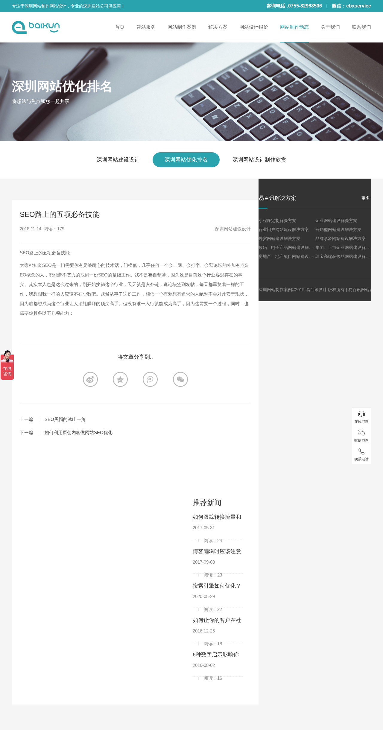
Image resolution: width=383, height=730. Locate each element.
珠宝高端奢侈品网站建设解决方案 (346, 256)
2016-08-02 (207, 667)
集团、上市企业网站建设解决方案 (346, 247)
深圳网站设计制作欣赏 (259, 160)
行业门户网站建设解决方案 (284, 229)
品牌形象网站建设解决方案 (340, 238)
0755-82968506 (305, 5)
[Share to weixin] (180, 379)
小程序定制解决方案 (277, 220)
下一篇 (26, 432)
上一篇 (26, 419)
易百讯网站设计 (363, 289)
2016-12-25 (207, 632)
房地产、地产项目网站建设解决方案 (292, 256)
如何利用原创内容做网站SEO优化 (79, 432)
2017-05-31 (207, 529)
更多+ (366, 198)
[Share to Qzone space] (120, 379)
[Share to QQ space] (150, 379)
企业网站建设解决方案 (336, 220)
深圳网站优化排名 (62, 86)
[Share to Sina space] (90, 379)
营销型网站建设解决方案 (338, 229)
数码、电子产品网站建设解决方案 (290, 247)
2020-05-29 (207, 598)
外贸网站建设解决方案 (279, 238)
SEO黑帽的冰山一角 (65, 419)
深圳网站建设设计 (118, 160)
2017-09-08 (207, 563)
